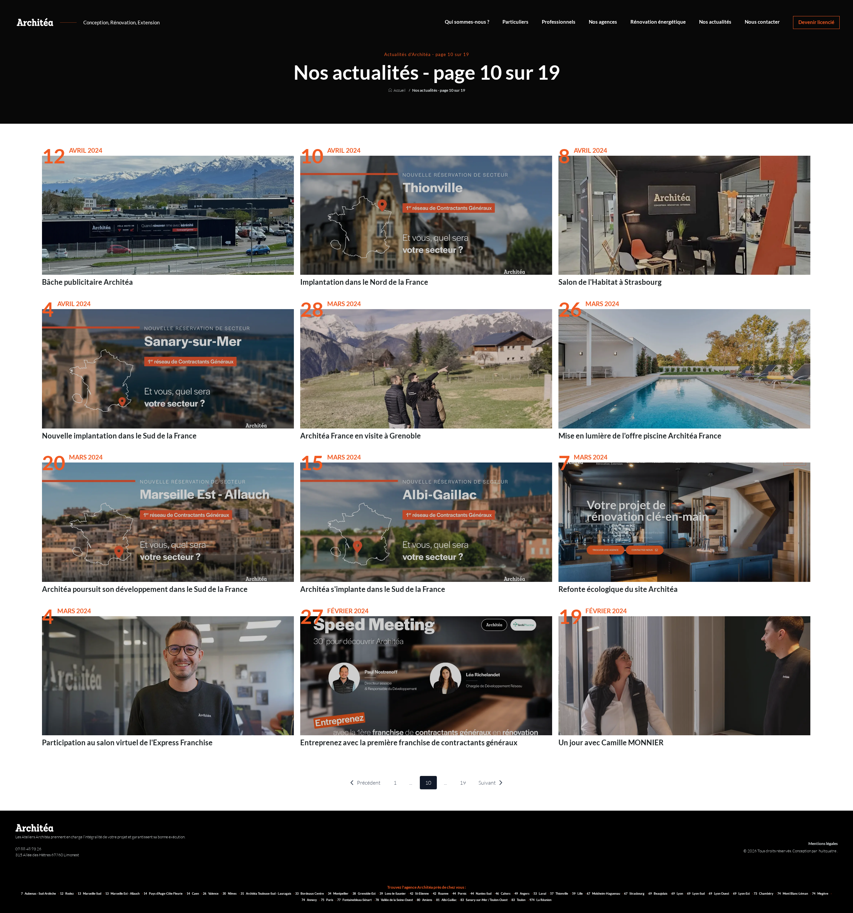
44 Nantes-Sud (481, 893)
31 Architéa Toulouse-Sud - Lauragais (266, 893)
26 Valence (211, 893)
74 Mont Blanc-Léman (793, 893)
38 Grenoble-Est (364, 893)
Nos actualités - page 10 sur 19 (438, 90)
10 (428, 782)
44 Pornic (459, 893)
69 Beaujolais (658, 893)
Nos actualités (715, 21)
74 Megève (820, 893)
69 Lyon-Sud (696, 893)
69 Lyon (677, 893)
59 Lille (577, 893)
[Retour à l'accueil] (35, 22)
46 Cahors (503, 893)
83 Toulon (518, 900)
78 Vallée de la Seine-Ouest (395, 900)
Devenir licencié (816, 22)
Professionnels (558, 21)
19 (463, 782)
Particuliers (515, 21)
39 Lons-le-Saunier (393, 893)
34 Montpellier (338, 893)
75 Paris (327, 900)
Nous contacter (762, 21)
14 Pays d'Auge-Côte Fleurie (163, 893)
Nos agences (603, 21)
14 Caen (193, 893)
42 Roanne (441, 893)
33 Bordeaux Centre (310, 893)
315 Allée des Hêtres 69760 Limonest (47, 854)
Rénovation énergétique (658, 21)
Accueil (400, 90)
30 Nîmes (230, 893)
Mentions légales (823, 843)
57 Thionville (559, 893)
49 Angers (522, 893)
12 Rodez (67, 893)
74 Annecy (310, 900)
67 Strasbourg (634, 893)
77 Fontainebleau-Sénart (354, 900)
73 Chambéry (764, 893)
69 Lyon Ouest (719, 893)
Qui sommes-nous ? (467, 21)
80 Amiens (425, 900)
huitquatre (828, 850)
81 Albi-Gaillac (446, 900)
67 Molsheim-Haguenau (604, 893)
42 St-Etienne (419, 893)
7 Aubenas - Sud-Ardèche (39, 893)
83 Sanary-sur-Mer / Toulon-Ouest (484, 900)
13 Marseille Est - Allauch (122, 893)
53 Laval (540, 893)
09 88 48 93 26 (28, 848)
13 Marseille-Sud (90, 893)
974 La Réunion (540, 900)
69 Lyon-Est (741, 893)
